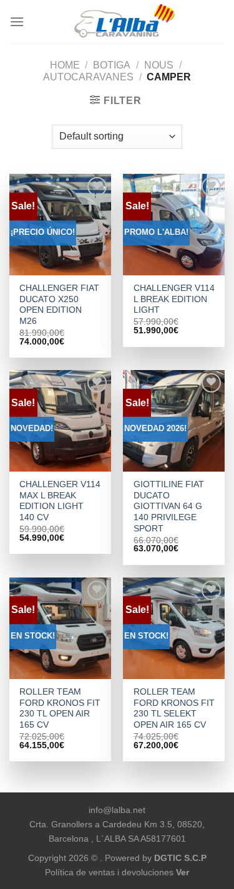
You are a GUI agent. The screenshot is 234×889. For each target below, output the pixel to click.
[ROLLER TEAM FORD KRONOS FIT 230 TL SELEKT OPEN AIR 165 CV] (174, 628)
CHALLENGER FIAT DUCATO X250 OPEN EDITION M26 (59, 304)
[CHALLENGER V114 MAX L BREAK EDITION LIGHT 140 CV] (60, 421)
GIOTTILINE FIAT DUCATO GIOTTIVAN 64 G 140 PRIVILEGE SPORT (169, 506)
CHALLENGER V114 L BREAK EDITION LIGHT (174, 299)
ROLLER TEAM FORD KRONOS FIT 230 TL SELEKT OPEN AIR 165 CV (174, 708)
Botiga (111, 65)
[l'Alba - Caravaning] (124, 22)
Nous (158, 65)
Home (65, 65)
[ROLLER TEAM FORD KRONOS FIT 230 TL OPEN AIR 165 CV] (60, 628)
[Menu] (16, 21)
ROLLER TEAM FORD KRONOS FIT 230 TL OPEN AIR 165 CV (59, 708)
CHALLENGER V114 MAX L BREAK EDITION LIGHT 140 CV (59, 501)
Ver (182, 872)
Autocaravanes (88, 77)
